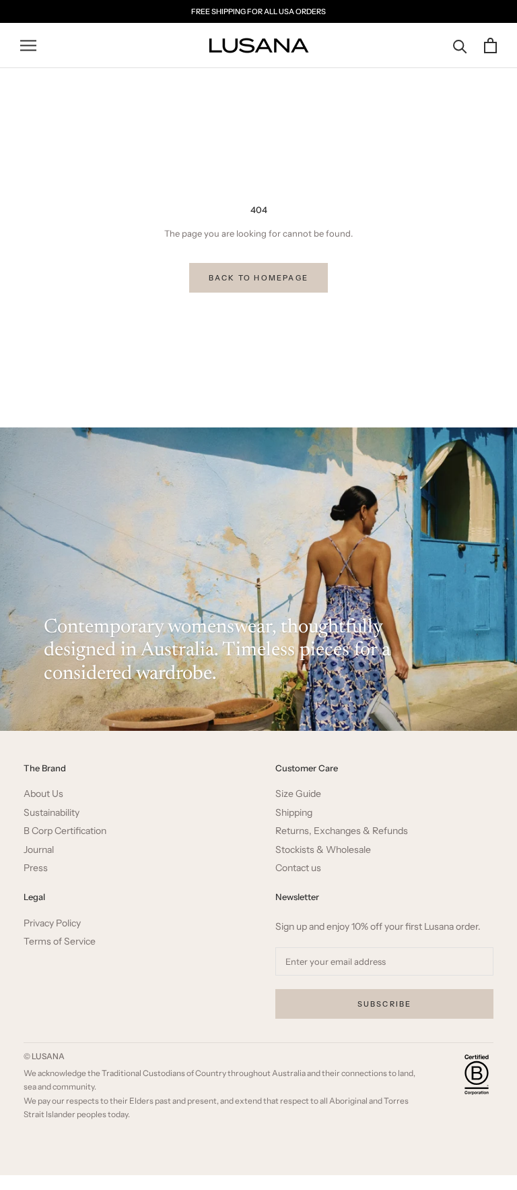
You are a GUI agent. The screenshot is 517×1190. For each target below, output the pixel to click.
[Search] (460, 45)
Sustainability (51, 813)
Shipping (293, 813)
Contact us (298, 868)
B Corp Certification (65, 831)
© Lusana (44, 1056)
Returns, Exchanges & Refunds (341, 831)
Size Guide (298, 794)
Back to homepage (258, 277)
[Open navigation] (28, 45)
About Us (43, 794)
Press (36, 868)
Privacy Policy (52, 923)
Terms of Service (60, 941)
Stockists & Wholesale (323, 850)
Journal (39, 850)
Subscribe (384, 1004)
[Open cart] (490, 45)
